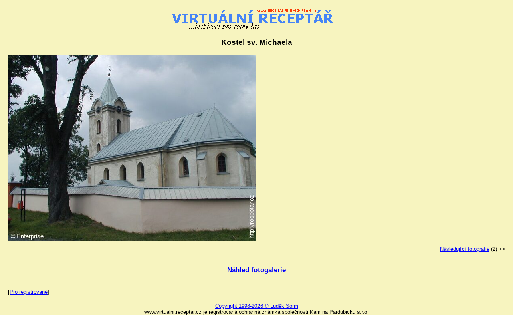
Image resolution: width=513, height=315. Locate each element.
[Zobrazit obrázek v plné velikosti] (132, 239)
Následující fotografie (464, 249)
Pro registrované (29, 292)
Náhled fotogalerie (256, 270)
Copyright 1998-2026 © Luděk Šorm (256, 306)
